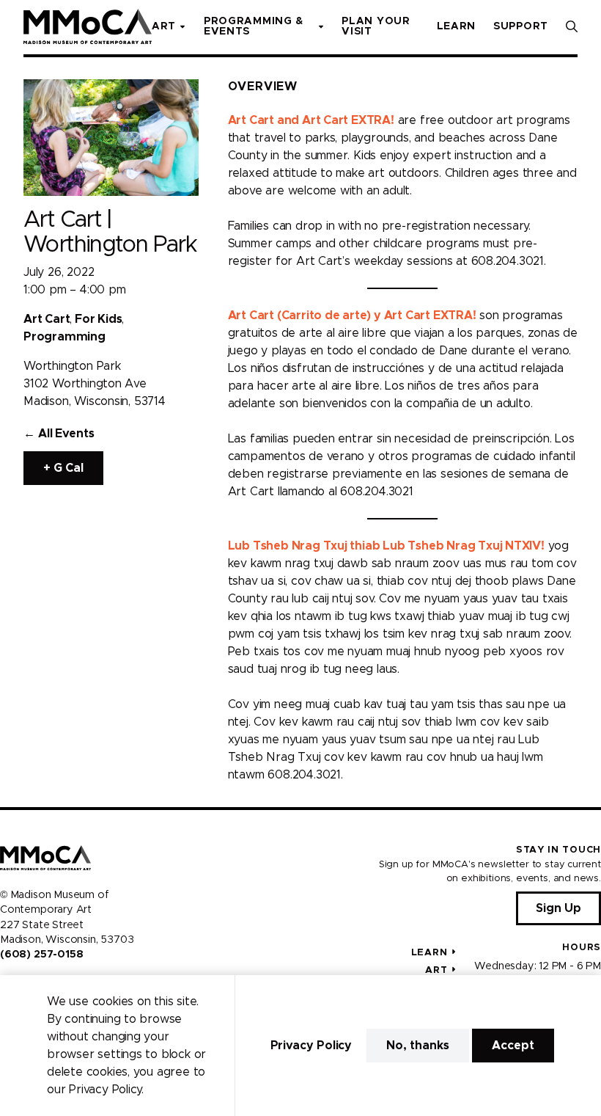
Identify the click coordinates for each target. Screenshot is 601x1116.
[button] (572, 26)
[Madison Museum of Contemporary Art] (87, 26)
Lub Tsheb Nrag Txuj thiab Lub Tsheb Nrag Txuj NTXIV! (386, 546)
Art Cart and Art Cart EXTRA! (311, 120)
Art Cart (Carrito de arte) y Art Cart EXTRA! (352, 315)
